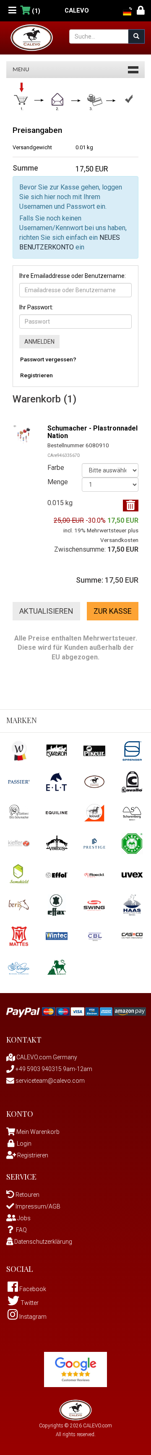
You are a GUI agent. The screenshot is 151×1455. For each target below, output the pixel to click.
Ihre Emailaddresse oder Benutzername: (72, 275)
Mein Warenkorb (38, 1131)
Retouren (26, 1194)
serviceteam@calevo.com (49, 1080)
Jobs (23, 1218)
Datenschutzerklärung (42, 1241)
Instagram (32, 1316)
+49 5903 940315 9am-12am (53, 1069)
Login (24, 1143)
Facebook (32, 1289)
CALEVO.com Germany (46, 1057)
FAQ (21, 1230)
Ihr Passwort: (36, 307)
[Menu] (12, 11)
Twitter (29, 1302)
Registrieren (36, 375)
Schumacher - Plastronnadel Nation (92, 432)
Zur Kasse (113, 611)
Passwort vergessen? (48, 359)
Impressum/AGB (37, 1206)
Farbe (55, 468)
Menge (57, 482)
